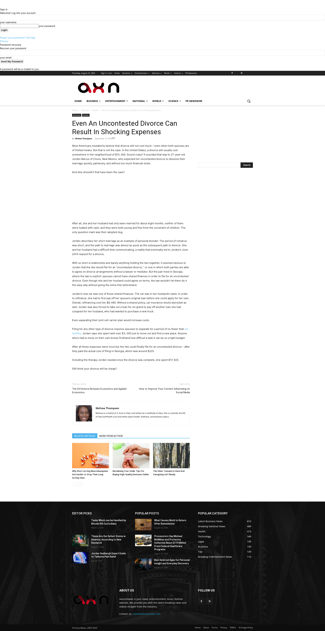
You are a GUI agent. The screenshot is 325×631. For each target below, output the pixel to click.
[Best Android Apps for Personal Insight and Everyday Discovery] (143, 564)
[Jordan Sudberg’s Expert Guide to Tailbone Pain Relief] (80, 557)
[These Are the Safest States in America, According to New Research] (80, 540)
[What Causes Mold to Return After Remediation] (143, 524)
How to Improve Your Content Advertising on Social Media (164, 390)
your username (8, 22)
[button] (249, 101)
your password (47, 26)
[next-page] (80, 484)
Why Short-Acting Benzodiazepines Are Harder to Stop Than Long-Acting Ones (90, 474)
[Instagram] (237, 73)
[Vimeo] (246, 73)
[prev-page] (74, 484)
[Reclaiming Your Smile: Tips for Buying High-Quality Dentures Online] (131, 455)
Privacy (4, 41)
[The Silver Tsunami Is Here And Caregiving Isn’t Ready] (171, 455)
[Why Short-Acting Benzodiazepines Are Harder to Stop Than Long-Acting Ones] (90, 455)
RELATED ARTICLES (84, 436)
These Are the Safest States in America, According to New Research (108, 539)
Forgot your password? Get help (17, 37)
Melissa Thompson (83, 138)
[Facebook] (232, 73)
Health (95, 110)
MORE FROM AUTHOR (111, 436)
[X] (242, 73)
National (85, 110)
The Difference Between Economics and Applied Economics (99, 390)
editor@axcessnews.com (146, 613)
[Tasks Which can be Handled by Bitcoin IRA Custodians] (80, 524)
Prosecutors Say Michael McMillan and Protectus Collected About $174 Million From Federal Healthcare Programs (170, 543)
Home (75, 110)
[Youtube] (251, 73)
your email (5, 57)
